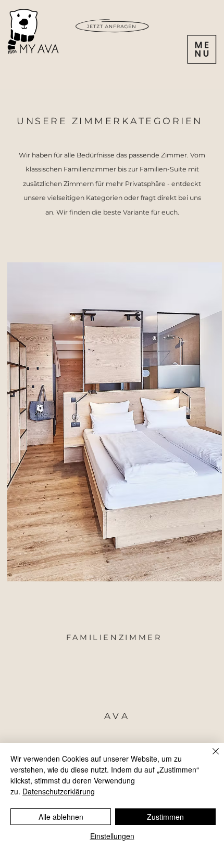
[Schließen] (209, 757)
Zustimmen (165, 817)
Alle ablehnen (61, 817)
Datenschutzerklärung (58, 791)
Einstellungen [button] (112, 836)
